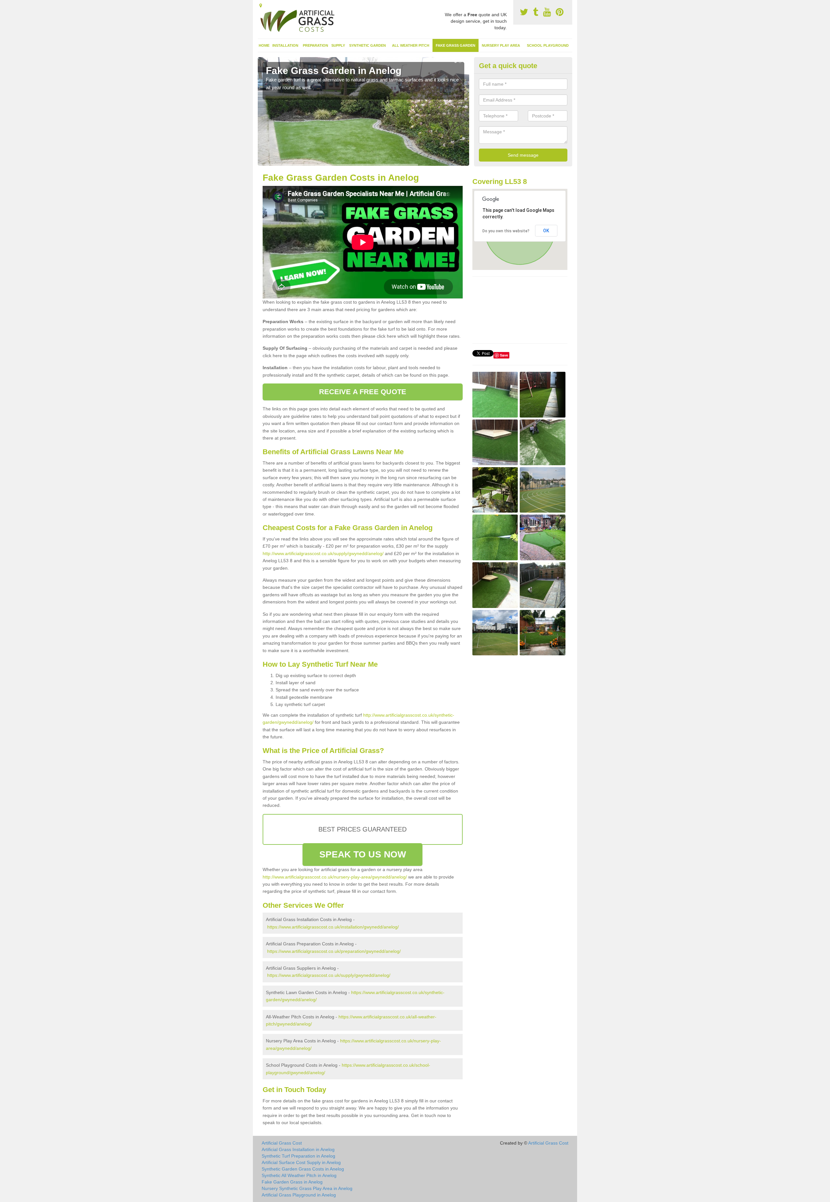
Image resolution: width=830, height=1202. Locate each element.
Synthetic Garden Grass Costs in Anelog (303, 1169)
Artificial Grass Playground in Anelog (299, 1194)
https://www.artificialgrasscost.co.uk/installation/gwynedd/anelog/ (333, 926)
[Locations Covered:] (260, 5)
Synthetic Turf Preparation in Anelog (298, 1156)
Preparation (315, 45)
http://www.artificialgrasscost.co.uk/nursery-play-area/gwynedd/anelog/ (335, 877)
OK (546, 230)
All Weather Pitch (410, 45)
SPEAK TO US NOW (362, 854)
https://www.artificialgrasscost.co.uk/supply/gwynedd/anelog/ (328, 975)
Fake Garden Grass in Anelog (292, 1181)
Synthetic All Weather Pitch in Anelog (299, 1175)
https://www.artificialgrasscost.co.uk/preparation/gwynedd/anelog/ (334, 951)
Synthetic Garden (367, 45)
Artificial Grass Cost (282, 1143)
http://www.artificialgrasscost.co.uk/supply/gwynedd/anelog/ (323, 553)
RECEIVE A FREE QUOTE (362, 392)
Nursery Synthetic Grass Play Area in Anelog (307, 1188)
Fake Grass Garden (455, 45)
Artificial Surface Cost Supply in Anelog (301, 1162)
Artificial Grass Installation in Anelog (298, 1149)
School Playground (548, 45)
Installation (285, 45)
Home (264, 45)
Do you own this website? (505, 231)
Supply (338, 45)
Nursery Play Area (501, 45)
